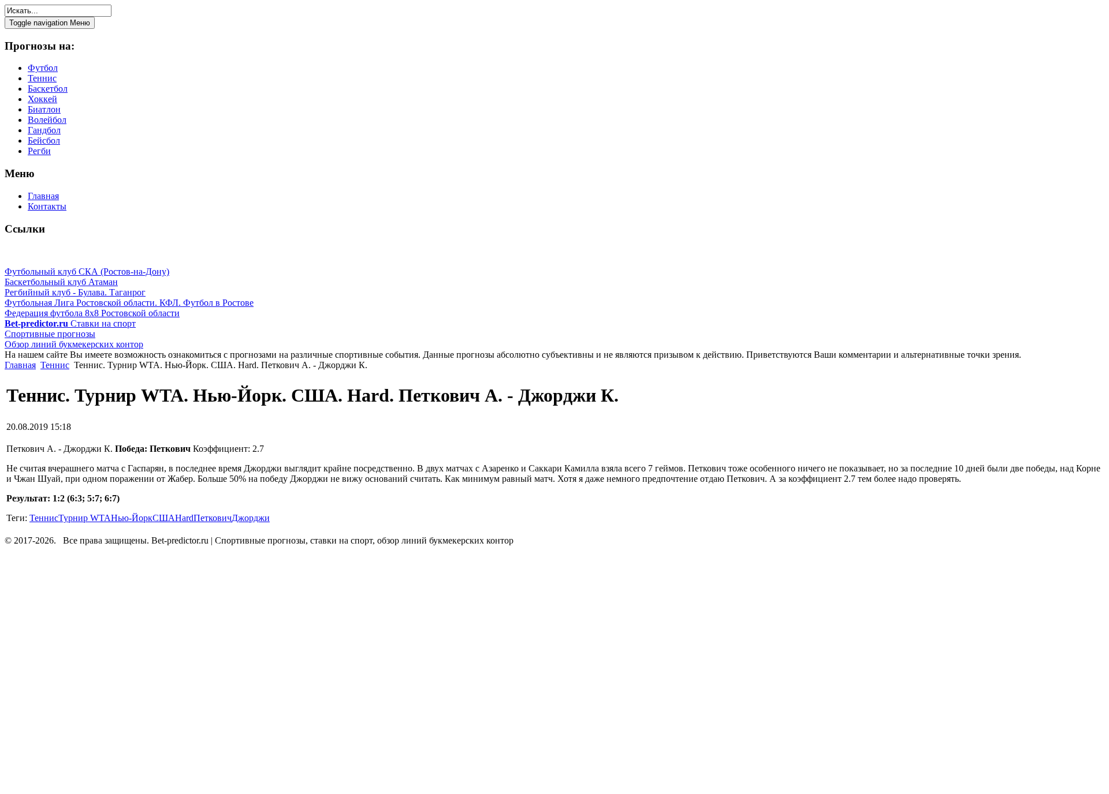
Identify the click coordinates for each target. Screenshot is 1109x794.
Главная (20, 365)
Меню (49, 22)
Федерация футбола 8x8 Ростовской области (92, 313)
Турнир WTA (84, 518)
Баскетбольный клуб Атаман (61, 282)
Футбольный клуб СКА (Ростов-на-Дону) (87, 271)
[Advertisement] (74, 671)
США (163, 518)
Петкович (212, 518)
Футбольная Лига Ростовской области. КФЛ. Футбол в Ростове (129, 303)
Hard (184, 518)
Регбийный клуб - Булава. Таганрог (75, 292)
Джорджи (251, 518)
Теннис (54, 365)
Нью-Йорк (131, 518)
